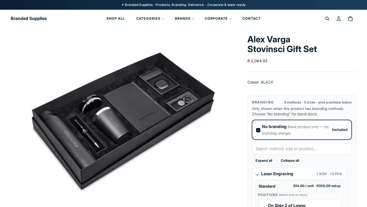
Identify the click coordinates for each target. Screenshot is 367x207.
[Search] (327, 19)
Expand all (264, 160)
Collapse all (290, 160)
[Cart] (350, 19)
